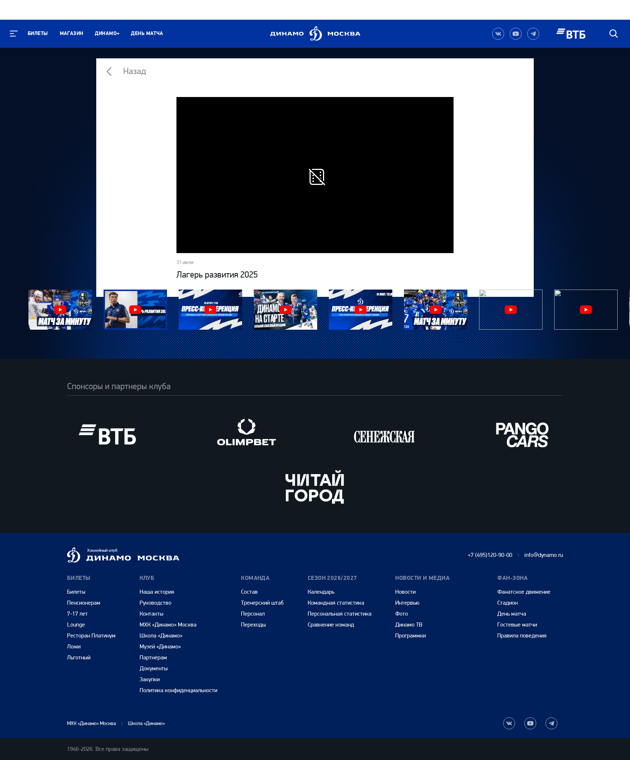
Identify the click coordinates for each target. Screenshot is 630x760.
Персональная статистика (340, 613)
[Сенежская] (384, 434)
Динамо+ (107, 33)
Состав (249, 591)
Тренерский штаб (262, 602)
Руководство (155, 602)
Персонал (253, 613)
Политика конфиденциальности (178, 690)
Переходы (253, 624)
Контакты (151, 613)
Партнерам (153, 657)
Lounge (76, 624)
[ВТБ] (107, 434)
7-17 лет (77, 613)
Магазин (71, 33)
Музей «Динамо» (160, 646)
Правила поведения (522, 635)
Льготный (78, 657)
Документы (154, 668)
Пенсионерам (83, 602)
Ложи (74, 646)
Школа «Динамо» (161, 635)
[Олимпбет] (246, 434)
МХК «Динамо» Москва (168, 624)
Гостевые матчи (517, 624)
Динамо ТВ (408, 624)
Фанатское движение (524, 591)
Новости (405, 591)
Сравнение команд (331, 624)
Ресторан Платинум (91, 635)
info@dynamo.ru (543, 554)
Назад (133, 71)
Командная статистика (336, 602)
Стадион (507, 602)
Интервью (407, 602)
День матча (147, 33)
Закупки (150, 679)
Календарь (321, 591)
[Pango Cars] (523, 434)
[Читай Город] (315, 486)
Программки (410, 635)
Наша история (157, 591)
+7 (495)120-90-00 (490, 554)
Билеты (38, 33)
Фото (401, 613)
